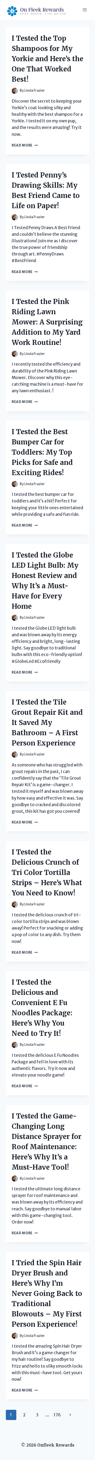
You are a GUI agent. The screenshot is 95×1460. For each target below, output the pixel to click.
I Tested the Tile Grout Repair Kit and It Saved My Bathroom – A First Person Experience (47, 722)
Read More (25, 145)
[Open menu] (84, 9)
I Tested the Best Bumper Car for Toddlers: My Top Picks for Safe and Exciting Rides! (42, 452)
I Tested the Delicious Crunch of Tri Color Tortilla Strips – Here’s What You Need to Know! (47, 872)
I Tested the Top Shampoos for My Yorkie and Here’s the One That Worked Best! (47, 59)
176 (57, 1415)
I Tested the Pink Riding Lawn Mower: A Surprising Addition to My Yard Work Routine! (47, 322)
